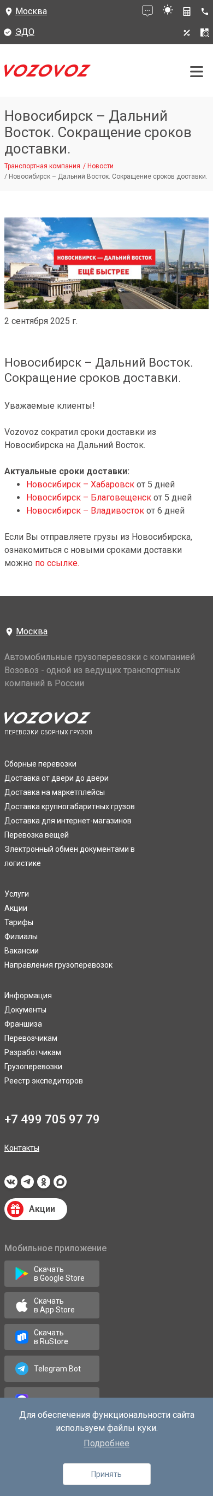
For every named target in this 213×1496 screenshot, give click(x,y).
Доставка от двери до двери (56, 778)
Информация (28, 995)
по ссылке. (56, 563)
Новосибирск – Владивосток (85, 510)
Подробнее (106, 1443)
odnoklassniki (43, 1185)
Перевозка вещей (36, 835)
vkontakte (10, 1185)
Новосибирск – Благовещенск (88, 497)
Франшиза (23, 1024)
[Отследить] (204, 33)
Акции (15, 908)
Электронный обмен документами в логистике (69, 856)
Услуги (16, 894)
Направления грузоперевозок (58, 965)
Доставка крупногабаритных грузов (69, 806)
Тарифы (18, 922)
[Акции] (186, 33)
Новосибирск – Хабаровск (80, 484)
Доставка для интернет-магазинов (68, 820)
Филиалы (21, 936)
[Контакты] (206, 11)
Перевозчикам (30, 1038)
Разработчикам (32, 1052)
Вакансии (21, 950)
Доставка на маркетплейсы (54, 792)
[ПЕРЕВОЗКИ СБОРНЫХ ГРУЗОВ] (47, 73)
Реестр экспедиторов (43, 1080)
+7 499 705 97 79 (52, 1119)
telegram (27, 1185)
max (60, 1185)
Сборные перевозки (40, 763)
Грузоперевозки (33, 1066)
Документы (25, 1009)
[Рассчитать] (186, 11)
